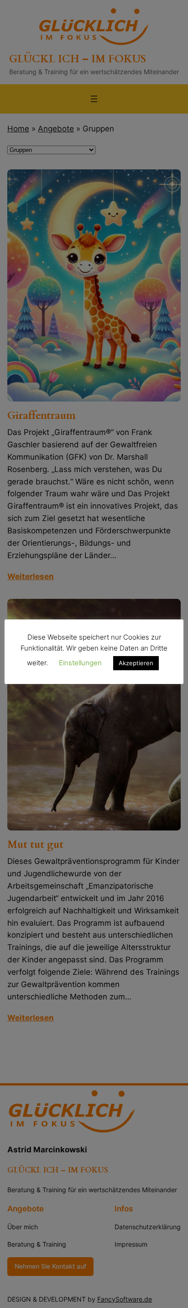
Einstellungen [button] (80, 662)
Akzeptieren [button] (136, 663)
